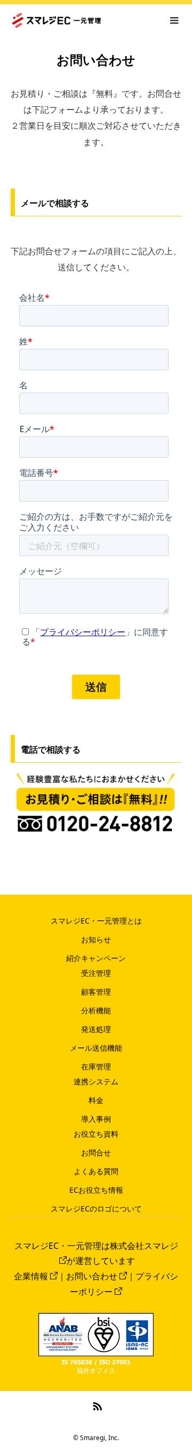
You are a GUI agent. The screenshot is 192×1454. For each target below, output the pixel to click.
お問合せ (96, 1152)
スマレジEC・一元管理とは (96, 921)
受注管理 (96, 973)
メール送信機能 (96, 1048)
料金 (96, 1100)
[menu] (174, 20)
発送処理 (96, 1029)
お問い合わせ (91, 1276)
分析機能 (96, 1010)
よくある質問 (96, 1171)
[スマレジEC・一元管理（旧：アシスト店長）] (100, 20)
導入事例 (96, 1119)
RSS (96, 1404)
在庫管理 (96, 1066)
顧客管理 (96, 992)
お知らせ (96, 939)
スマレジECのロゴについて (96, 1208)
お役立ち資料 (96, 1134)
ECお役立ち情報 (96, 1190)
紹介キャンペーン (96, 958)
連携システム (96, 1081)
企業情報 (31, 1276)
